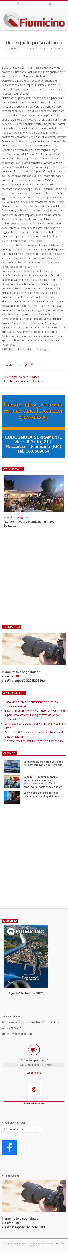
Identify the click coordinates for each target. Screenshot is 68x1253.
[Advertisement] (34, 578)
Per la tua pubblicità (34, 1060)
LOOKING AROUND (34, 1103)
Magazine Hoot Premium (43, 1243)
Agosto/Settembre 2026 (26, 993)
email (11, 676)
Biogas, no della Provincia (24, 377)
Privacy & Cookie (11, 1243)
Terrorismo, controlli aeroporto (28, 381)
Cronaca (58, 48)
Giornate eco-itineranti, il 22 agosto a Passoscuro (34, 741)
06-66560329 (14, 1027)
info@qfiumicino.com (19, 1033)
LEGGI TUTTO (34, 1072)
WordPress (33, 1246)
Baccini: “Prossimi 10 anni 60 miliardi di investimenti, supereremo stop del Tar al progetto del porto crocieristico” (35, 715)
